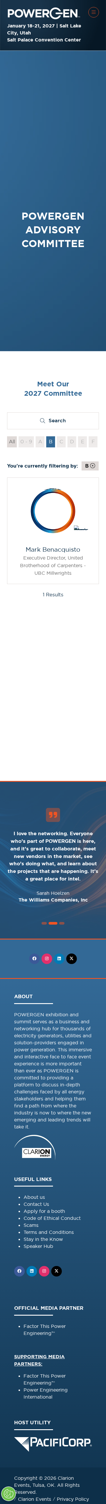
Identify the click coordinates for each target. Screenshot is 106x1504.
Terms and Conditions (49, 1232)
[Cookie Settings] (8, 1493)
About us (34, 1197)
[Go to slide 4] (61, 923)
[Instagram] (47, 959)
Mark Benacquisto (53, 549)
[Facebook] (34, 959)
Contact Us (36, 1204)
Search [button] (59, 421)
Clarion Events (34, 1499)
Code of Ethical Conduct (52, 1218)
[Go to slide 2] (44, 923)
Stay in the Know (43, 1239)
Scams (31, 1225)
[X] (71, 959)
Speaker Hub (38, 1246)
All (12, 441)
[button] (93, 12)
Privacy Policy (73, 1499)
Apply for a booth (44, 1211)
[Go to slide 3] (53, 923)
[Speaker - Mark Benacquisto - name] (53, 531)
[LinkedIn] (59, 959)
